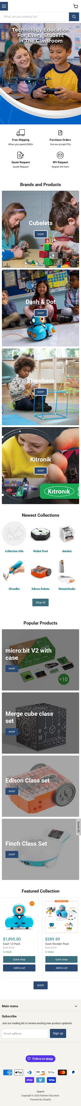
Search (40, 1091)
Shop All (40, 602)
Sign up (58, 1033)
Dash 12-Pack (11, 944)
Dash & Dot (8, 947)
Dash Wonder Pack (57, 944)
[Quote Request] (21, 160)
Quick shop (19, 959)
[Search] (74, 16)
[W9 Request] (60, 160)
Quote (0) (78, 827)
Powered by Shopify (40, 1099)
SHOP (40, 985)
